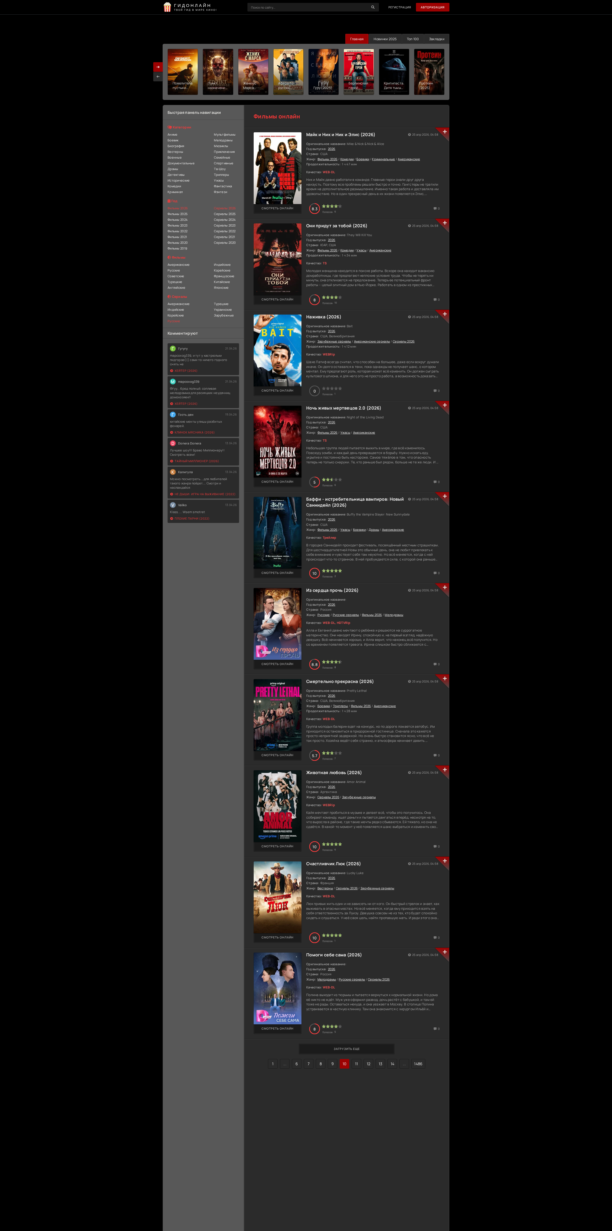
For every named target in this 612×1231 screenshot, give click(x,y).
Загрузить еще (347, 1049)
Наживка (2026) (323, 317)
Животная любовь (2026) (334, 772)
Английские (176, 287)
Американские (179, 264)
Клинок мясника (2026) (195, 432)
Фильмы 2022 (177, 231)
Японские (221, 287)
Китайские (222, 282)
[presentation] (158, 76)
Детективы (176, 174)
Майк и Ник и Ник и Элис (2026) (340, 134)
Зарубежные (224, 315)
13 (380, 1063)
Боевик (173, 140)
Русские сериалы (346, 615)
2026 (331, 149)
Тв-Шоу (220, 169)
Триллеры (221, 174)
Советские (176, 276)
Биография (176, 146)
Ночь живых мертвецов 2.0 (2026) (344, 408)
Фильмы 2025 (178, 214)
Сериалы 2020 (225, 242)
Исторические (179, 180)
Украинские (223, 309)
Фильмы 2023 (177, 225)
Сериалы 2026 (404, 341)
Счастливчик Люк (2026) (333, 863)
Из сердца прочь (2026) (332, 590)
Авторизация (433, 7)
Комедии (174, 186)
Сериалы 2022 (224, 231)
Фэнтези (220, 192)
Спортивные (223, 163)
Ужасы (219, 180)
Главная (357, 39)
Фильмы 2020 (178, 242)
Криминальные (383, 159)
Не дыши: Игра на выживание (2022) (205, 494)
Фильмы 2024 (178, 219)
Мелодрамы (223, 140)
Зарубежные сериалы (334, 341)
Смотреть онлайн (278, 208)
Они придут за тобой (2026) (336, 225)
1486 (418, 1063)
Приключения (224, 152)
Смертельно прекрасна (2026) (340, 681)
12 (369, 1063)
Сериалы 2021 (224, 237)
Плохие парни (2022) (192, 518)
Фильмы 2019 (177, 248)
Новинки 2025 (385, 39)
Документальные (181, 163)
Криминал (175, 192)
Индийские (222, 264)
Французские (224, 276)
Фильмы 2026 (327, 159)
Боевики (362, 159)
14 (392, 1063)
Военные (175, 157)
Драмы (173, 169)
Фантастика (223, 186)
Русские (174, 270)
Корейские (222, 270)
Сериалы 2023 (224, 225)
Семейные (222, 157)
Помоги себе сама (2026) (334, 955)
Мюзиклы (221, 146)
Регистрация (399, 7)
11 (356, 1063)
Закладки (436, 39)
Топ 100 (413, 39)
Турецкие (175, 282)
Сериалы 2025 (225, 214)
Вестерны (175, 152)
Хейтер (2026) (186, 371)
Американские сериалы (372, 341)
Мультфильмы (224, 134)
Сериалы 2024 (225, 219)
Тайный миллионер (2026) (197, 461)
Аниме (172, 134)
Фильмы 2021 (177, 237)
